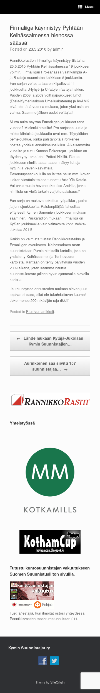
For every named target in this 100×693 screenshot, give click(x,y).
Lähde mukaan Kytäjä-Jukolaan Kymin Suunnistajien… (50, 341)
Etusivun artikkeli (40, 311)
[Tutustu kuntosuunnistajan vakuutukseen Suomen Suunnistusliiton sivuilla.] (32, 607)
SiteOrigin (57, 682)
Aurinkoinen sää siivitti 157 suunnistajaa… (50, 366)
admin (58, 49)
